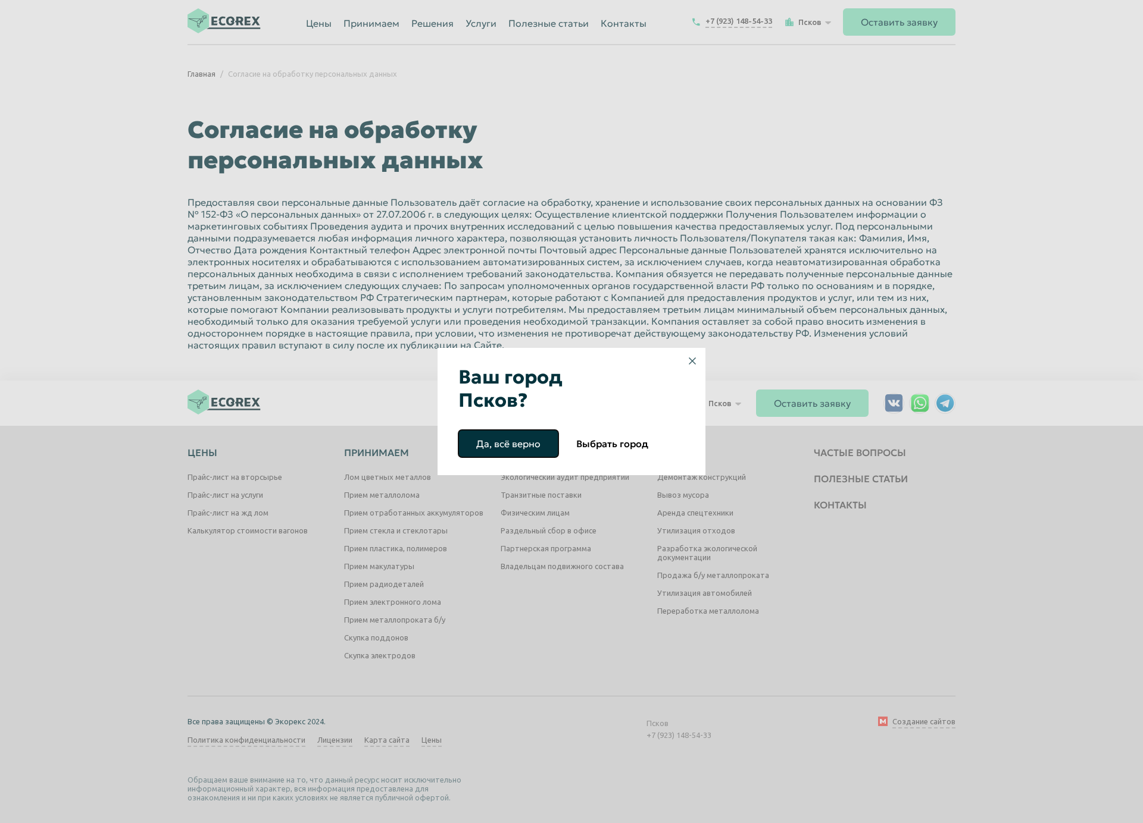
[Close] (692, 361)
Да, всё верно (508, 444)
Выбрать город (612, 444)
